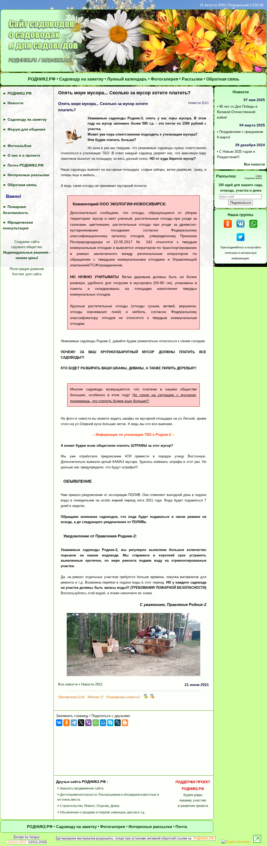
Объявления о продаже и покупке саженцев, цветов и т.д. (102, 812)
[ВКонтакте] (59, 722)
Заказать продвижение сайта (82, 788)
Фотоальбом (19, 146)
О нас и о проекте (24, 155)
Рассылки (192, 79)
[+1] (145, 697)
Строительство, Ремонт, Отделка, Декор (89, 806)
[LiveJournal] (117, 722)
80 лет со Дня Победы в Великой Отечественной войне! (237, 112)
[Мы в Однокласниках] (228, 228)
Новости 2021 (91, 684)
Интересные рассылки (28, 175)
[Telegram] (74, 722)
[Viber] (88, 722)
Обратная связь (222, 79)
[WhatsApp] (96, 722)
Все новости (68, 684)
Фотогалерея (164, 79)
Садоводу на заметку (81, 79)
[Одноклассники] (66, 722)
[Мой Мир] (103, 722)
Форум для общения (26, 129)
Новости (15, 103)
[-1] (152, 697)
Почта (181, 826)
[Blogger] (125, 722)
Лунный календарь (127, 79)
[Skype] (110, 722)
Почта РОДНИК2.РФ (26, 165)
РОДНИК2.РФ (42, 79)
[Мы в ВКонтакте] (240, 228)
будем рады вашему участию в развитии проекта (192, 794)
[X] (81, 722)
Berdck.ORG (17, 842)
